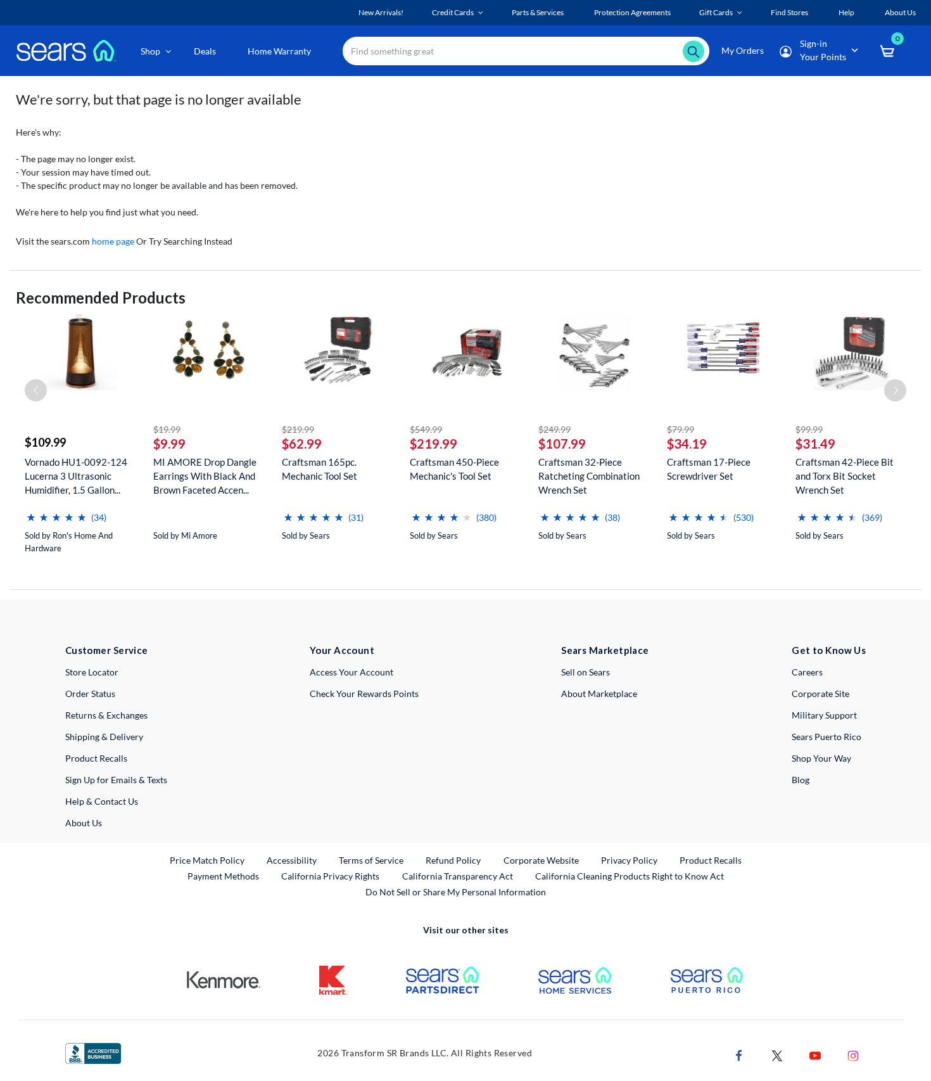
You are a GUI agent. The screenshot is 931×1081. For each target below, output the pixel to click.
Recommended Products (101, 297)
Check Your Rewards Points (364, 693)
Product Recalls (96, 758)
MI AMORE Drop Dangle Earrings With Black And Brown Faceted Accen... (204, 476)
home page (113, 241)
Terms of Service (371, 860)
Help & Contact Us (101, 801)
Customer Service (106, 650)
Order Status (90, 693)
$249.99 (554, 429)
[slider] (56, 512)
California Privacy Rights (330, 876)
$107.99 (562, 443)
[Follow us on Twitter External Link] (777, 1054)
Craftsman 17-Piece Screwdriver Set (708, 469)
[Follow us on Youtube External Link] (815, 1054)
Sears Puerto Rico (826, 736)
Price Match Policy (207, 860)
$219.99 (298, 429)
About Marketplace (599, 693)
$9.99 (169, 443)
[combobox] (526, 51)
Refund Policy (453, 860)
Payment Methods (223, 876)
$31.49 (815, 443)
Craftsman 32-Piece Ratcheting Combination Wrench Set (589, 476)
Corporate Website (542, 860)
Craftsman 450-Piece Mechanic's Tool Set (454, 469)
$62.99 (302, 443)
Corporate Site (820, 693)
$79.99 (680, 429)
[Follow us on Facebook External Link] (739, 1054)
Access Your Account (351, 672)
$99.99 (809, 429)
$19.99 (166, 429)
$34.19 (687, 443)
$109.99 (45, 442)
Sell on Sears (585, 672)
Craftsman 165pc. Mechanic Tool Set (319, 469)
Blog (800, 779)
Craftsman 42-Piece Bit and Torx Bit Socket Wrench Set (844, 476)
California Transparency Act (457, 876)
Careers (807, 672)
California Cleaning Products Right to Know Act (629, 876)
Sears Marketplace (605, 650)
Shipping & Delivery (104, 736)
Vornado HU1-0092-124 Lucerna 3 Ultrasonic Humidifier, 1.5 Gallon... (76, 476)
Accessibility (292, 860)
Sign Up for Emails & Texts (116, 779)
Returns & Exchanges (106, 715)
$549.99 (426, 429)
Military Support (824, 715)
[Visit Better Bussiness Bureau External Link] (93, 1052)
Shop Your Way (821, 758)
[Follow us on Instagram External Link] (853, 1054)
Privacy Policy (629, 860)
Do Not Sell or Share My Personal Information (455, 891)
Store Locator (91, 672)
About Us (83, 822)
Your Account (342, 650)
